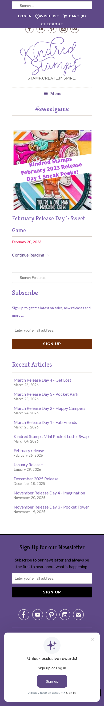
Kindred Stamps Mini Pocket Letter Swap (51, 436)
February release (29, 450)
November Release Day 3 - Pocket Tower (51, 506)
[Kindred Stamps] (52, 60)
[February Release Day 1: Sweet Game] (52, 208)
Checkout (52, 24)
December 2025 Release (36, 478)
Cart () (77, 16)
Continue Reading (28, 254)
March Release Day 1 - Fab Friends (45, 422)
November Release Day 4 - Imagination (49, 492)
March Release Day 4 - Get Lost (42, 379)
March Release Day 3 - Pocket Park (46, 394)
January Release (28, 464)
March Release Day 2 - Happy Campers (49, 408)
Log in (25, 16)
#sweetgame (52, 109)
